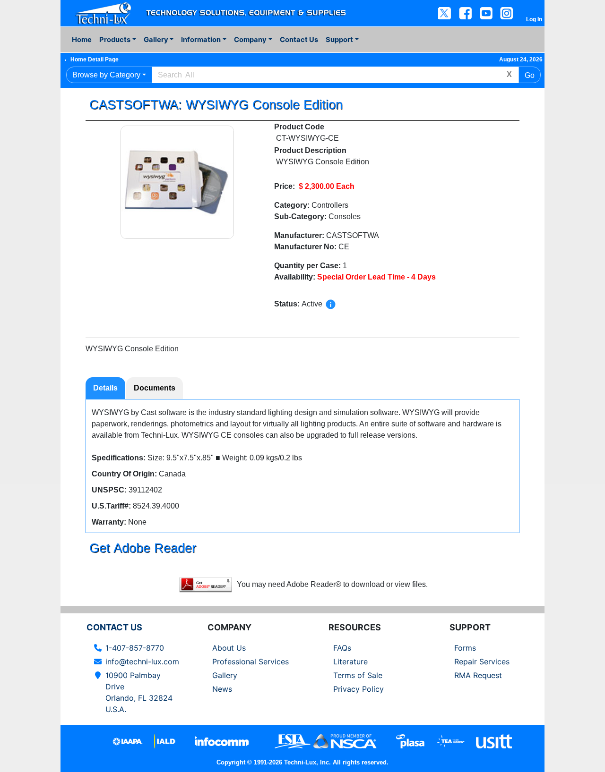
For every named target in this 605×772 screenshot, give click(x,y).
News (222, 689)
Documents (154, 388)
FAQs (342, 648)
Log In (534, 19)
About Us (229, 648)
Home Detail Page (94, 59)
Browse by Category (106, 75)
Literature (350, 661)
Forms (465, 648)
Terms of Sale (357, 675)
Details (105, 388)
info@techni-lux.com (142, 661)
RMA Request (478, 675)
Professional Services (250, 661)
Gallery (224, 675)
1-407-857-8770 (134, 648)
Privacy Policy (358, 689)
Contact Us (299, 39)
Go (530, 75)
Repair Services (482, 661)
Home (82, 39)
